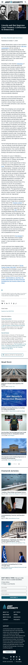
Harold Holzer (18, 38)
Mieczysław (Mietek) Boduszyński (16, 567)
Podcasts (17, 619)
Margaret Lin (18, 493)
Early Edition (6, 582)
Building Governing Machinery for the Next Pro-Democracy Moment (13, 408)
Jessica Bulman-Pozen (13, 518)
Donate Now (9, 652)
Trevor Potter (11, 460)
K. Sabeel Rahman (12, 411)
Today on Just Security (9, 584)
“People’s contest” (17, 203)
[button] (25, 2)
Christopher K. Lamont (6, 568)
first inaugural (18, 236)
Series (16, 614)
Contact (5, 619)
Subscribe (13, 597)
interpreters (20, 63)
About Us (6, 612)
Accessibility (19, 661)
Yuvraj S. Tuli (11, 386)
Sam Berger (22, 411)
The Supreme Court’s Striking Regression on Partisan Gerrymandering (13, 457)
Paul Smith (19, 460)
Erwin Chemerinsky (13, 542)
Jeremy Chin (11, 493)
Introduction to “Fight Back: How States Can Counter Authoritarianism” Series (13, 540)
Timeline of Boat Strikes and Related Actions (13, 492)
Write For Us (7, 617)
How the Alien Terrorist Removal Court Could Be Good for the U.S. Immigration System (13, 433)
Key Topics (17, 612)
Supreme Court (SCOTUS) (7, 311)
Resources (17, 617)
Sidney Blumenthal (8, 38)
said (15, 209)
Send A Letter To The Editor (13, 355)
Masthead (6, 614)
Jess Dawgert (11, 435)
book (2, 166)
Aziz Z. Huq (22, 542)
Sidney (6, 319)
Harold (5, 333)
